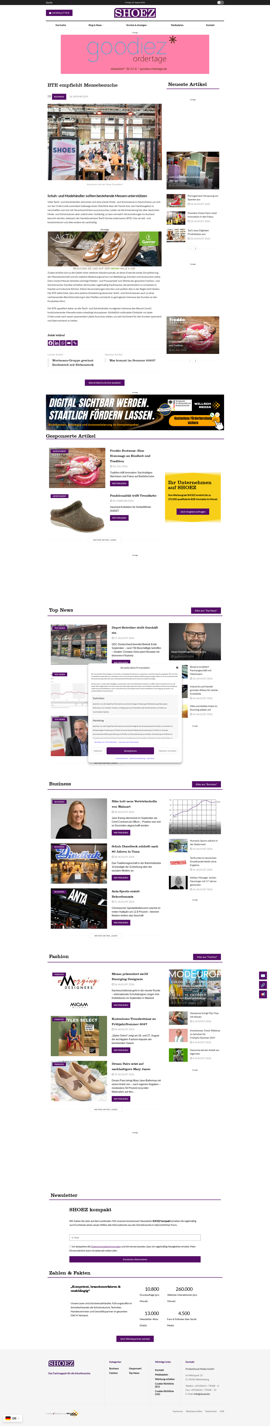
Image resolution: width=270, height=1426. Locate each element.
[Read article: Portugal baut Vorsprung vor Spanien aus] (176, 201)
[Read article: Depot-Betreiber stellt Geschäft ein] (79, 645)
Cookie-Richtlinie (122, 758)
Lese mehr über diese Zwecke (129, 742)
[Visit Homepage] (135, 13)
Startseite (60, 25)
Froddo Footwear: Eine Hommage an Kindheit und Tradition (130, 456)
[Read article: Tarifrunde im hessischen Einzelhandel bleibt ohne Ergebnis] (178, 863)
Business (59, 96)
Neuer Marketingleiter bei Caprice (188, 651)
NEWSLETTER (60, 12)
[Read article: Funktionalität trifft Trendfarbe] (77, 513)
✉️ (263, 975)
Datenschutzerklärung (137, 758)
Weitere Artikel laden (104, 540)
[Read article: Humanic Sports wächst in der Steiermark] (178, 845)
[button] (177, 667)
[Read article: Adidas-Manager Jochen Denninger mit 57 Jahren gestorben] (178, 882)
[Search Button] (71, 2)
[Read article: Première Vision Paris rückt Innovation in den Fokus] (176, 218)
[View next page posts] (195, 248)
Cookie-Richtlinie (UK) (164, 1392)
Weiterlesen (120, 483)
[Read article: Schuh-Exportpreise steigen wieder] (195, 815)
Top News (60, 628)
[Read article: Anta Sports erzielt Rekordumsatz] (79, 908)
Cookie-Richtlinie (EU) (164, 1385)
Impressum (150, 758)
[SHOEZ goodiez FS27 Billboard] (135, 53)
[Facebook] (50, 343)
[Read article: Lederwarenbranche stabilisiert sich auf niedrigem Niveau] (193, 170)
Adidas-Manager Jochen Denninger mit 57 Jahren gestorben (203, 881)
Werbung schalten (165, 1378)
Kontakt (210, 25)
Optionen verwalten (167, 751)
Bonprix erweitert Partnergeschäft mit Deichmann (200, 670)
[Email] (69, 343)
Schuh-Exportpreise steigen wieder (189, 825)
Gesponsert (59, 451)
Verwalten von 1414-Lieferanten (105, 742)
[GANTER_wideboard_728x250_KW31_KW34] (105, 250)
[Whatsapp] (62, 343)
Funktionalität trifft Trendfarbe (133, 495)
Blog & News (95, 25)
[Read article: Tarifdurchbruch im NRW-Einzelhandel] (79, 736)
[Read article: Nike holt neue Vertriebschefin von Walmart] (79, 818)
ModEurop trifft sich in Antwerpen (189, 997)
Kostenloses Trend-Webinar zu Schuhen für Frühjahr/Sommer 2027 (205, 1034)
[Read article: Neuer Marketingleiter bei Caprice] (195, 641)
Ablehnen (98, 751)
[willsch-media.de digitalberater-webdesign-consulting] (135, 412)
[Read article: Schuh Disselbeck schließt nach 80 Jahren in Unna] (79, 863)
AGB (222, 1411)
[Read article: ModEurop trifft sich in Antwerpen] (195, 988)
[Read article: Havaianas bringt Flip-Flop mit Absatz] (178, 1018)
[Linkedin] (56, 343)
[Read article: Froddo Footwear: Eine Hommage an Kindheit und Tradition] (193, 335)
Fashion (59, 974)
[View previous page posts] (190, 248)
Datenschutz (211, 1411)
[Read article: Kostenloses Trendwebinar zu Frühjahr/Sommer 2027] (79, 1036)
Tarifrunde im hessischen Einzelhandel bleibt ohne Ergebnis (203, 861)
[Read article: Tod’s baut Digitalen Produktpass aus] (176, 235)
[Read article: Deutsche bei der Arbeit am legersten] (178, 1055)
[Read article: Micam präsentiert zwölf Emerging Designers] (79, 991)
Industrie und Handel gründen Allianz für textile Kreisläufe (204, 690)
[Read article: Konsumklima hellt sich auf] (79, 691)
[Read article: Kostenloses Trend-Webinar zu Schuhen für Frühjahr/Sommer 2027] (178, 1035)
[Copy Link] (75, 343)
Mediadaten (177, 25)
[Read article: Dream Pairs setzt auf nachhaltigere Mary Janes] (79, 1081)
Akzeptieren (130, 750)
